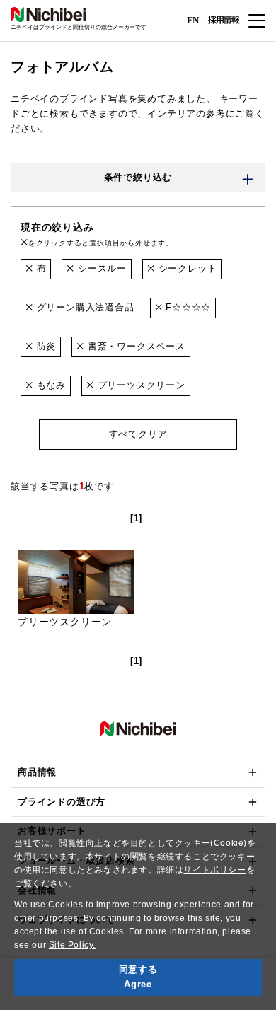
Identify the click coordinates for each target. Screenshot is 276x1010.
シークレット (186, 268)
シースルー (100, 268)
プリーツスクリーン (139, 385)
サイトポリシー (214, 870)
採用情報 (223, 20)
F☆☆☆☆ (186, 307)
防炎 (44, 346)
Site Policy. (72, 945)
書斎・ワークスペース (134, 346)
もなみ (49, 385)
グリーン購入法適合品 (83, 307)
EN (192, 19)
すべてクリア (138, 434)
